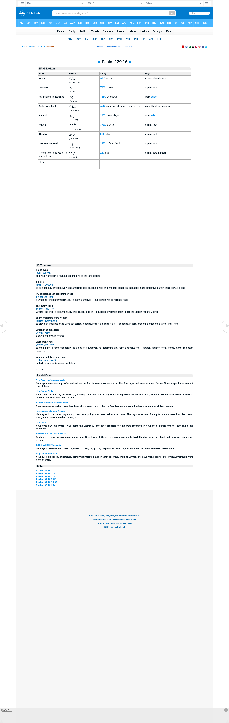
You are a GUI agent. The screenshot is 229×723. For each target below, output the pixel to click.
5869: (103, 78)
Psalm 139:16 (43, 470)
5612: (103, 106)
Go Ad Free (7, 710)
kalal (153, 115)
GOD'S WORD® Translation (49, 445)
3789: (103, 124)
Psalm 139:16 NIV (45, 473)
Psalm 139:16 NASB (47, 482)
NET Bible (41, 422)
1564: (103, 96)
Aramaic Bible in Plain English (51, 434)
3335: (103, 143)
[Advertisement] (114, 234)
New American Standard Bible (50, 380)
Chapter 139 (40, 47)
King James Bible (44, 391)
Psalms (31, 47)
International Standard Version (50, 411)
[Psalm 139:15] (4, 332)
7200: (103, 87)
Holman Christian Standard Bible (52, 402)
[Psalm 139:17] (225, 332)
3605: (103, 115)
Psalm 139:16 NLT (45, 476)
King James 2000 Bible (47, 453)
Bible (24, 47)
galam (154, 96)
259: (102, 152)
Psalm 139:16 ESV (46, 479)
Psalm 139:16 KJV (45, 485)
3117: (103, 134)
